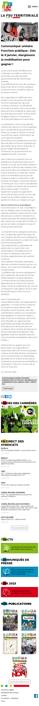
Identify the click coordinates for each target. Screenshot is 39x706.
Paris (3, 483)
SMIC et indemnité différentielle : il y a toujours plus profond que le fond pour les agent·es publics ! (18, 462)
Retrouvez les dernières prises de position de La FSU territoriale (22, 572)
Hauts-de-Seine (7, 517)
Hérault (4, 458)
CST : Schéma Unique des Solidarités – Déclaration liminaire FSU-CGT (16, 474)
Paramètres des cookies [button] (9, 693)
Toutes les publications (19, 682)
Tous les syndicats (19, 528)
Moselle (4, 448)
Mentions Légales (7, 690)
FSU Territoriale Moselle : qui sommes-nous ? (19, 450)
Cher (3, 471)
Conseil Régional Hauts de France (15, 504)
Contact (4, 695)
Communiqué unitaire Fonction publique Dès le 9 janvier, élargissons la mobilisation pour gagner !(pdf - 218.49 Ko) (19, 381)
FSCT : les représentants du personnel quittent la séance (16, 495)
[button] (2, 396)
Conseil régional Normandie (13, 492)
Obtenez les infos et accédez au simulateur (22, 592)
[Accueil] (7, 6)
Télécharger (8, 388)
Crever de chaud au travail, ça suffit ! (15, 485)
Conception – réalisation (10, 698)
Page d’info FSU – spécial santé (13, 519)
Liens (3, 701)
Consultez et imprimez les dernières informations (23, 548)
